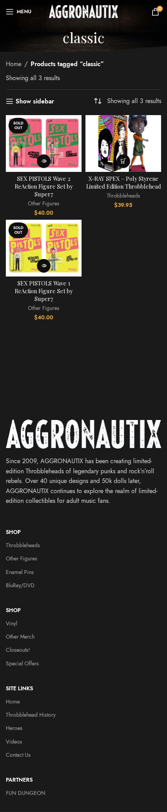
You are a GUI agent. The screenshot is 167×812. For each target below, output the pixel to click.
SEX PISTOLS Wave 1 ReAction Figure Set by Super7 (44, 291)
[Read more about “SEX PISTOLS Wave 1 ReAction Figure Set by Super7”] (43, 266)
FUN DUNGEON (25, 793)
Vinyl (11, 623)
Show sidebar (35, 101)
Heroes (14, 728)
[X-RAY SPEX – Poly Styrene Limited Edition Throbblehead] (123, 143)
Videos (14, 742)
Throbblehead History (31, 715)
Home (13, 64)
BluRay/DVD (20, 585)
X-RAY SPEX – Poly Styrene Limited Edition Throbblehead (123, 182)
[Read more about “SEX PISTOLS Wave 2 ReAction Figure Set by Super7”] (43, 161)
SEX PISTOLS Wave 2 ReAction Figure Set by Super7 (44, 186)
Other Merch (20, 636)
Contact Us (18, 755)
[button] (123, 161)
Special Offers (22, 663)
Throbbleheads (123, 196)
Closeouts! (18, 650)
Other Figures (43, 203)
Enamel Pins (20, 572)
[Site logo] (83, 11)
